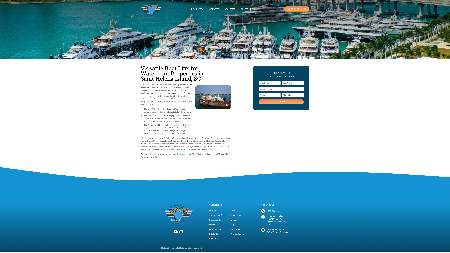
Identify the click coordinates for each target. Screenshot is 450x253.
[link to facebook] (176, 231)
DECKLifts (213, 234)
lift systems (182, 154)
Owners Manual (237, 234)
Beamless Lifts (215, 220)
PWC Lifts (213, 239)
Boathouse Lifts (215, 229)
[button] (198, 9)
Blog (232, 224)
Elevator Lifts (214, 224)
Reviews (233, 220)
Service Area (235, 215)
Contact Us (235, 229)
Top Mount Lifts (216, 215)
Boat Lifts (213, 210)
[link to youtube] (181, 231)
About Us (234, 210)
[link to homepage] (151, 9)
